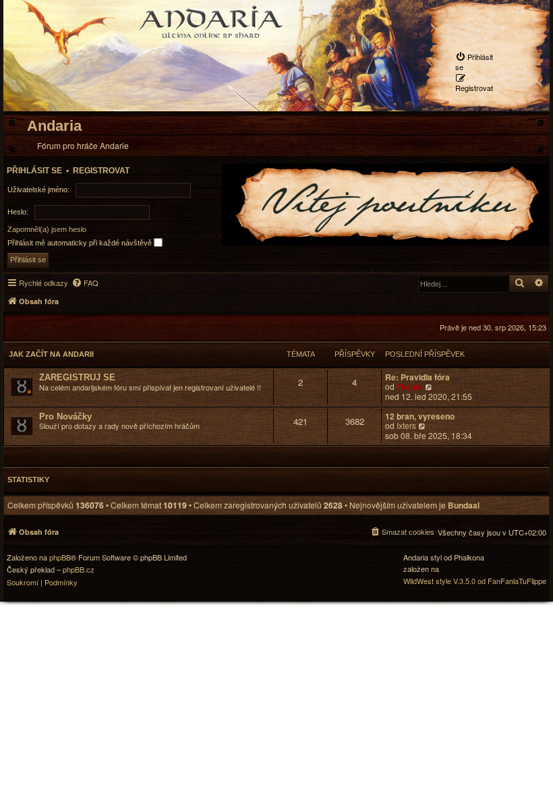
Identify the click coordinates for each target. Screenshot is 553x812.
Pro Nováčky (65, 416)
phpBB (60, 557)
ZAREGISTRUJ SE (77, 377)
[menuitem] (478, 61)
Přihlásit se (34, 171)
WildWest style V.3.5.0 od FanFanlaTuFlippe (474, 581)
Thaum (410, 386)
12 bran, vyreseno (420, 416)
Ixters (406, 426)
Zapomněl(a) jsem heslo (46, 229)
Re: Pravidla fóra (417, 377)
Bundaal (463, 505)
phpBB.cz (78, 570)
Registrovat (101, 171)
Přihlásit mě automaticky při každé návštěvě (80, 243)
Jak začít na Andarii (51, 354)
